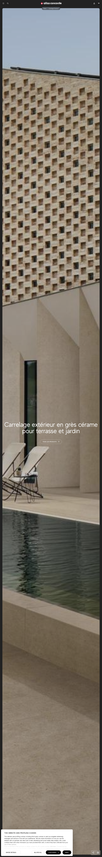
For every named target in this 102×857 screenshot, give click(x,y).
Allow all (38, 852)
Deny (67, 852)
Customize (52, 852)
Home (44, 8)
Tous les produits (50, 442)
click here (53, 846)
